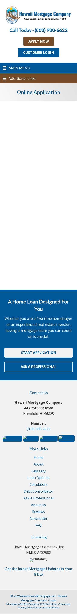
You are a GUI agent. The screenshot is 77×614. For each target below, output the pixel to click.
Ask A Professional (38, 498)
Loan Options (38, 478)
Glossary (39, 471)
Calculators (38, 485)
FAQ (38, 526)
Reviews (38, 512)
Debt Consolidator (38, 492)
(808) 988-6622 (38, 429)
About (38, 465)
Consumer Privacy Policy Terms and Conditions (44, 606)
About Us (38, 505)
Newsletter (38, 519)
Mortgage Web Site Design (21, 604)
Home (38, 458)
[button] (38, 41)
